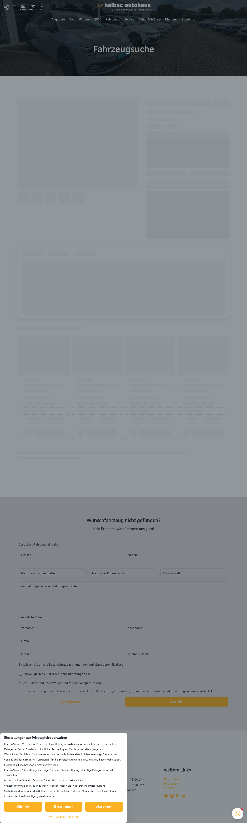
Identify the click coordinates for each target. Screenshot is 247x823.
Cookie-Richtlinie (67, 816)
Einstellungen (63, 806)
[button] (237, 813)
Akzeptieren (104, 806)
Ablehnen (23, 806)
